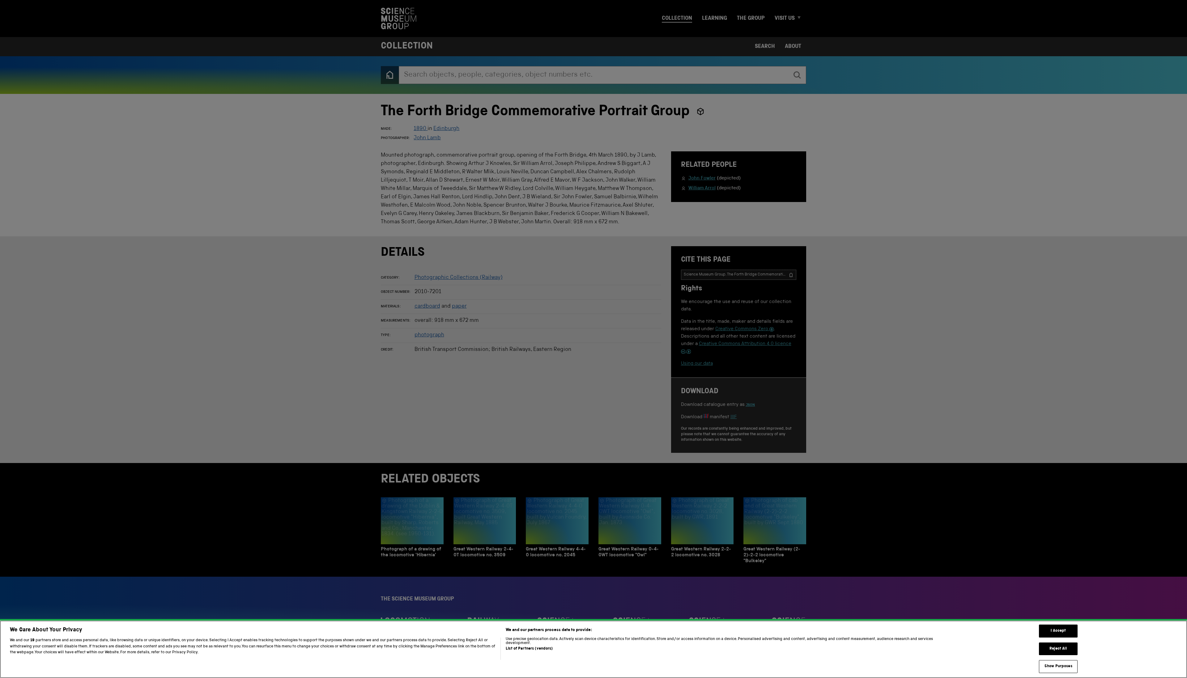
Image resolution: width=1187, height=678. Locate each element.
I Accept (1058, 631)
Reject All (1058, 649)
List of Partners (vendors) (529, 649)
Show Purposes (1058, 666)
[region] (593, 649)
